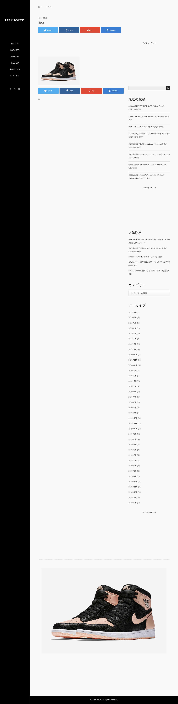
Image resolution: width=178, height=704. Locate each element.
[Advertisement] (80, 49)
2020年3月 (132, 402)
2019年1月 (132, 476)
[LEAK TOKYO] (15, 31)
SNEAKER (14, 50)
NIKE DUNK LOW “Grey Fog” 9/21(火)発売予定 (146, 127)
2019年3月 (132, 466)
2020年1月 (132, 413)
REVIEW (15, 63)
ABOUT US (15, 69)
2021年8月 (132, 318)
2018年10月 (133, 492)
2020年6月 (132, 386)
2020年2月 (132, 408)
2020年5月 (132, 392)
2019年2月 (132, 471)
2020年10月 (133, 365)
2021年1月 (132, 349)
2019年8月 (132, 439)
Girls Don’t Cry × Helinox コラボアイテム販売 (145, 257)
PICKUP (14, 44)
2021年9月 (132, 312)
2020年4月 (132, 397)
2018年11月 (133, 487)
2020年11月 (133, 360)
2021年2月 (132, 344)
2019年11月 (133, 423)
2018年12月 (133, 482)
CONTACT (14, 76)
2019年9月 (132, 434)
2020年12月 (133, 355)
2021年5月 (132, 328)
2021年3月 (132, 339)
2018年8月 (132, 503)
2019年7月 (132, 445)
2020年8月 (132, 376)
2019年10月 (133, 429)
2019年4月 (132, 460)
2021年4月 (132, 334)
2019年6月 (132, 450)
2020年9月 (132, 371)
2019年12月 (133, 418)
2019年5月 (132, 455)
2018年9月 (132, 497)
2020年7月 (132, 381)
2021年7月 (132, 323)
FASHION (15, 56)
